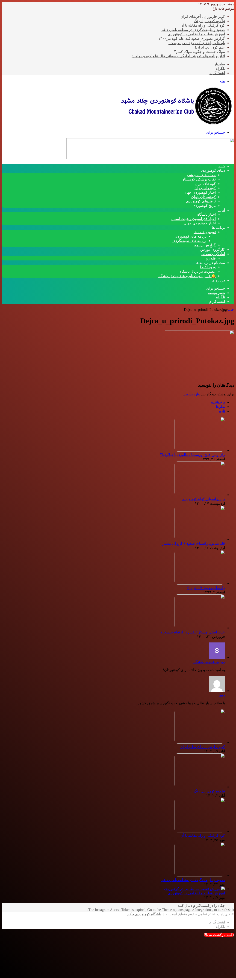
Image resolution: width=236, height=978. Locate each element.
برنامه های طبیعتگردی (189, 241)
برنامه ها (218, 227)
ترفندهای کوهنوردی (201, 201)
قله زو (211, 258)
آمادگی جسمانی (213, 254)
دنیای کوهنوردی (213, 170)
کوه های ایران (205, 184)
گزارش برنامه (205, 245)
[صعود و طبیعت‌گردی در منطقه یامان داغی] (199, 875)
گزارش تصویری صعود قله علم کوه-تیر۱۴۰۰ (191, 38)
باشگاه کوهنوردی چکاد (144, 914)
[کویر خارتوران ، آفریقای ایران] (199, 742)
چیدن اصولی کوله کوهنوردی (203, 499)
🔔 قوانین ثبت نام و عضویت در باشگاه (187, 276)
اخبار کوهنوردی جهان (200, 192)
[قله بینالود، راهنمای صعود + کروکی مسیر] (199, 539)
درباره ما (218, 280)
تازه (222, 411)
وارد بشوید (192, 394)
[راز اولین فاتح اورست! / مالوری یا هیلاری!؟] (199, 450)
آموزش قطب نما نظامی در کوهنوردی (196, 34)
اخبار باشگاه (206, 214)
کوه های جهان (205, 188)
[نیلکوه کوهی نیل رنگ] (199, 787)
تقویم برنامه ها (205, 232)
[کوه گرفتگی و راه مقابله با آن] (199, 831)
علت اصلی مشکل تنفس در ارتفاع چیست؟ (192, 632)
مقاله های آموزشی (201, 175)
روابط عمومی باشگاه (209, 662)
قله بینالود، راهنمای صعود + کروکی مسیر (193, 543)
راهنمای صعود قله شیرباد (206, 588)
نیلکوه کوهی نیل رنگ (209, 21)
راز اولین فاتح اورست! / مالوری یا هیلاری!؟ (192, 455)
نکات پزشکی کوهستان (198, 179)
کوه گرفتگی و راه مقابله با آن (202, 25)
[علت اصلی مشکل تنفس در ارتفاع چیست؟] (199, 628)
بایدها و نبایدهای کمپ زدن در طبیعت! (196, 43)
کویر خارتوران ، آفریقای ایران (202, 16)
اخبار (221, 210)
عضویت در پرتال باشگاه (198, 271)
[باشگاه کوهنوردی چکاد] (176, 124)
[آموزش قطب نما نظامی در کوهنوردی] (194, 889)
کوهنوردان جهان (203, 197)
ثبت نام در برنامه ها (210, 263)
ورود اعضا (208, 267)
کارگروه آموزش (212, 249)
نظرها (220, 407)
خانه (231, 310)
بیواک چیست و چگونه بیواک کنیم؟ (199, 52)
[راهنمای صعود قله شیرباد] (199, 583)
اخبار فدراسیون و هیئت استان (193, 219)
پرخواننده (218, 402)
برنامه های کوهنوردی (190, 236)
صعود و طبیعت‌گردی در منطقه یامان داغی (193, 30)
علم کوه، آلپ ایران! (210, 47)
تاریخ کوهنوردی (204, 206)
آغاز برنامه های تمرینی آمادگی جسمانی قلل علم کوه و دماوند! (178, 56)
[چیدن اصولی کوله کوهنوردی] (199, 495)
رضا (222, 695)
